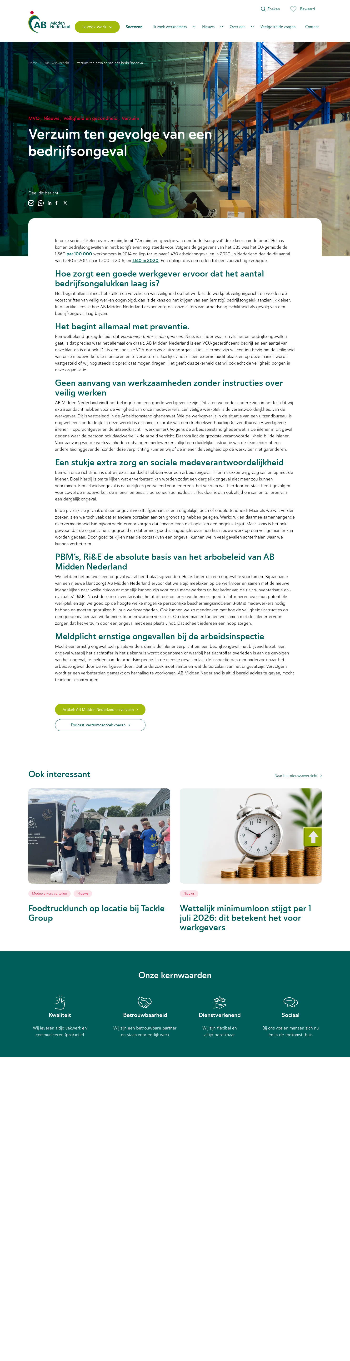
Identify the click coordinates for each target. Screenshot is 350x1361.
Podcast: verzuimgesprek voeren (98, 725)
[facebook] (56, 203)
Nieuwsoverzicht (57, 63)
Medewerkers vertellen (49, 893)
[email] (31, 203)
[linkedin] (49, 203)
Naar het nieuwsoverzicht (296, 775)
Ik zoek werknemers (170, 27)
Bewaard (307, 9)
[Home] (49, 27)
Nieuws (208, 27)
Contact (312, 27)
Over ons (237, 27)
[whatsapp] (41, 203)
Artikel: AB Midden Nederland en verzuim (98, 709)
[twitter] (65, 203)
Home (32, 63)
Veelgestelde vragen (278, 27)
